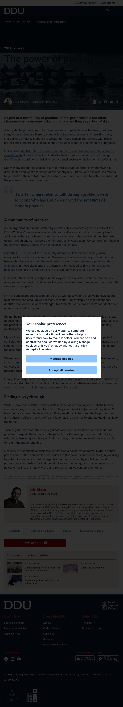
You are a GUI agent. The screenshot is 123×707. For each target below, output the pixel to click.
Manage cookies (61, 358)
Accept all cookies (61, 370)
